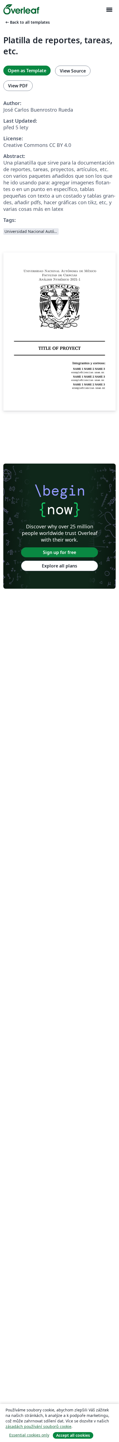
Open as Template (27, 71)
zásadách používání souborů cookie (38, 1426)
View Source (73, 71)
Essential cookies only (29, 1435)
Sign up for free (59, 552)
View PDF (18, 86)
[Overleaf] (21, 9)
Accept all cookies (73, 1435)
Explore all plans (59, 566)
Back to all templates (27, 22)
